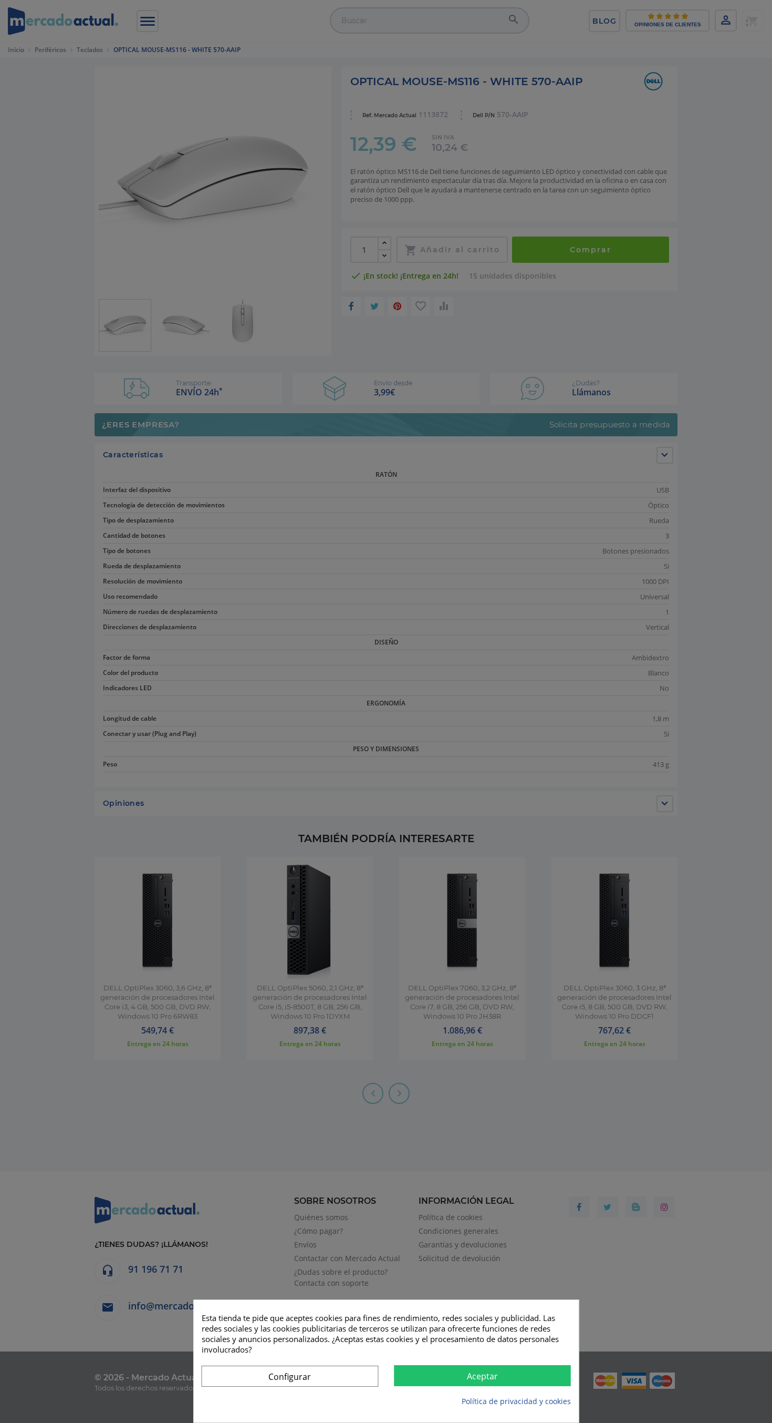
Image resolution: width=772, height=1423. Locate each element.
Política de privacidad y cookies (516, 1401)
